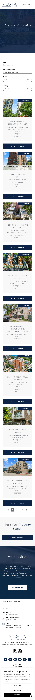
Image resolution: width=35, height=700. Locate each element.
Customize (17, 690)
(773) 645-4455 (11, 620)
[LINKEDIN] (15, 659)
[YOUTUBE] (20, 659)
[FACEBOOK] (5, 659)
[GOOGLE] (29, 659)
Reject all (17, 685)
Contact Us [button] (17, 588)
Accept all (17, 695)
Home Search (17, 538)
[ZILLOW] (25, 659)
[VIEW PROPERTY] (17, 144)
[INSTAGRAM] (10, 659)
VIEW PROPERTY (17, 146)
